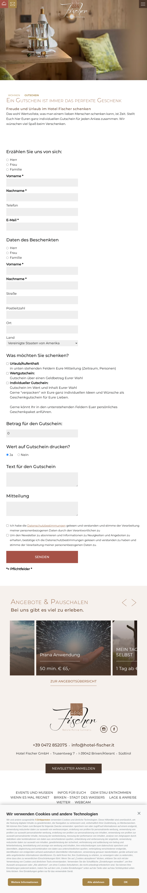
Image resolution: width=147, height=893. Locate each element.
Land (10, 338)
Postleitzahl (15, 308)
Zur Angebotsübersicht (73, 681)
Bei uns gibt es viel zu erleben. (47, 610)
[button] (139, 813)
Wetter (63, 802)
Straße (11, 294)
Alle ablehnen (95, 882)
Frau (13, 165)
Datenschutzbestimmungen (46, 525)
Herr (13, 160)
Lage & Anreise (123, 797)
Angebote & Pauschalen (49, 601)
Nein (25, 455)
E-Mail (11, 220)
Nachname (15, 191)
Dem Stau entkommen (111, 793)
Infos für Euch (72, 793)
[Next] (133, 603)
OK (126, 882)
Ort (8, 323)
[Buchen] (4, 4)
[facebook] (114, 729)
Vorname (13, 176)
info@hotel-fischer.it (93, 745)
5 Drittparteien (42, 820)
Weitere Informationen (24, 882)
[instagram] (103, 729)
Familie (16, 169)
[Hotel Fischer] (73, 9)
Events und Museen (34, 793)
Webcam (83, 802)
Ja (11, 455)
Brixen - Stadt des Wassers (79, 797)
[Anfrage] (13, 4)
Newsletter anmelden (73, 768)
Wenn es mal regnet (29, 797)
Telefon (12, 205)
